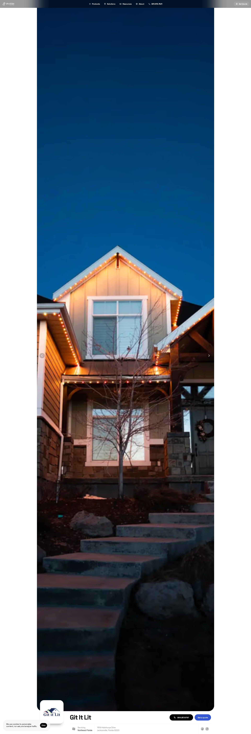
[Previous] (42, 355)
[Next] (209, 355)
